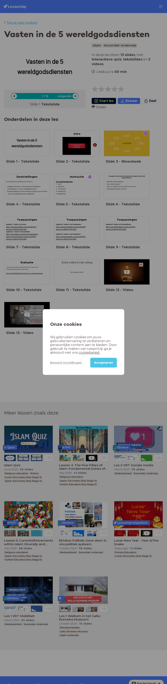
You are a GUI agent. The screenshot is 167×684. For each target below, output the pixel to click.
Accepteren (103, 362)
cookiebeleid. (89, 353)
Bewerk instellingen (66, 362)
